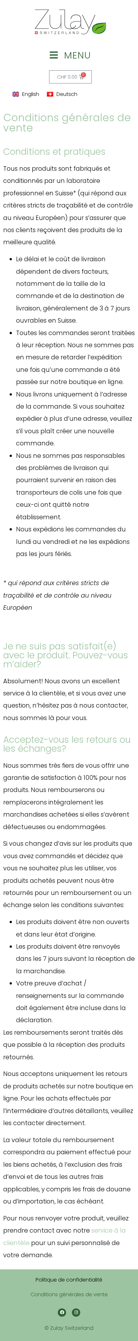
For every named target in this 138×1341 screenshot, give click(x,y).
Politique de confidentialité (69, 1279)
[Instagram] (76, 1312)
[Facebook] (62, 1312)
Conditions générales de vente (69, 1294)
